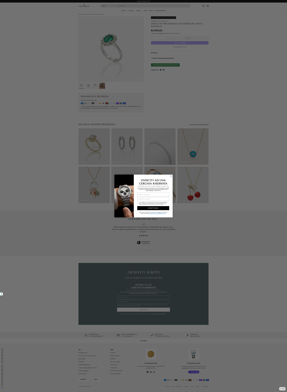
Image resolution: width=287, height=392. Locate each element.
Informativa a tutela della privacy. (158, 213)
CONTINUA (153, 208)
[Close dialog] (171, 176)
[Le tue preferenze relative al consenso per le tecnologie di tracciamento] (1, 294)
